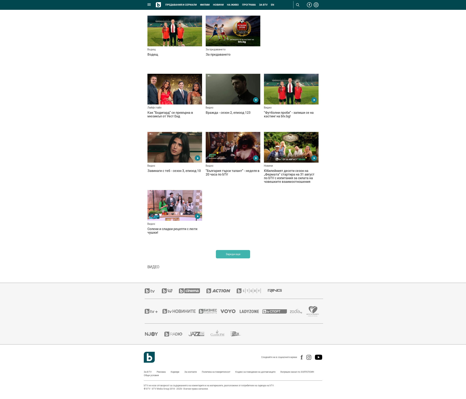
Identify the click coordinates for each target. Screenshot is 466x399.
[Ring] (278, 291)
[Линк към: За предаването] (233, 43)
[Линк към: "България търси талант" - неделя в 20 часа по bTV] (233, 159)
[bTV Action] (221, 290)
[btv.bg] (153, 290)
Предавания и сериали (181, 4)
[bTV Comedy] (170, 290)
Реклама (161, 372)
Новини (218, 4)
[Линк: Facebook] (300, 357)
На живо (233, 4)
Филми (205, 4)
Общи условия (151, 375)
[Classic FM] (221, 334)
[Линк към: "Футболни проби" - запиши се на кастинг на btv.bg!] (291, 101)
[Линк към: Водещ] (174, 43)
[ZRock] (239, 333)
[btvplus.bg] (153, 311)
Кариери (175, 372)
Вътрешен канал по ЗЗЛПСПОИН (297, 372)
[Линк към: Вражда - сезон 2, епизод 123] (233, 101)
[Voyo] (230, 311)
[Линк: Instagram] (307, 357)
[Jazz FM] (200, 334)
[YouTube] (316, 357)
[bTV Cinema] (192, 290)
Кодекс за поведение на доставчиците (255, 372)
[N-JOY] (154, 334)
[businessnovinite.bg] (210, 311)
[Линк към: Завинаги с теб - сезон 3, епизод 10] (174, 159)
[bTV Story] (252, 290)
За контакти (190, 372)
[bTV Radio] (176, 334)
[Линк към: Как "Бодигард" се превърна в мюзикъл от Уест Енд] (174, 101)
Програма (249, 4)
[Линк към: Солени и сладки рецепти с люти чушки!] (174, 217)
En (272, 4)
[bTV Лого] (149, 357)
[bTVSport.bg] (276, 311)
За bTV (263, 4)
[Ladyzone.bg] (251, 311)
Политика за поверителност (216, 372)
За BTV (148, 372)
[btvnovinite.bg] (180, 311)
